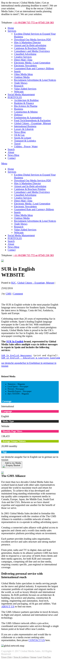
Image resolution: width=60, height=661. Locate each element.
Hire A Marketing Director (27, 183)
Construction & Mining (26, 111)
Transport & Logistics (25, 140)
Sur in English (30, 363)
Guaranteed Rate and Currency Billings (34, 209)
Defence (18, 114)
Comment (18, 293)
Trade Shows (20, 223)
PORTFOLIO (15, 238)
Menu (4, 163)
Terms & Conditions (21, 657)
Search (11, 241)
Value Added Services (25, 229)
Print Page (47, 657)
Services (12, 171)
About (11, 244)
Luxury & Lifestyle (24, 129)
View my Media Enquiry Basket (20, 469)
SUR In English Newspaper (16, 355)
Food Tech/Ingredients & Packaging (32, 120)
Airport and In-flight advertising (30, 186)
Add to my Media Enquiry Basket (13, 464)
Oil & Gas (19, 135)
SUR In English (14, 341)
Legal (40, 657)
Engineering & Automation (27, 117)
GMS (8, 293)
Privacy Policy (6, 657)
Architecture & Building (26, 100)
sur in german (44, 363)
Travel (17, 143)
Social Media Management (21, 235)
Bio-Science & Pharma (25, 106)
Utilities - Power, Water (26, 146)
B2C (13, 282)
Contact (12, 249)
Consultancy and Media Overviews (32, 192)
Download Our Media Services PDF (32, 180)
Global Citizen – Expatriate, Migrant (32, 123)
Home (11, 169)
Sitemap (33, 657)
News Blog (20, 132)
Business (18, 109)
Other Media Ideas (23, 215)
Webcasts (19, 232)
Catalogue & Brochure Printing (30, 189)
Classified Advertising (25, 195)
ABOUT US (7, 606)
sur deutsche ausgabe (12, 363)
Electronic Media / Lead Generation (32, 203)
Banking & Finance (24, 103)
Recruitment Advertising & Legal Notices (35, 221)
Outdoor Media (22, 218)
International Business (25, 126)
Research (18, 226)
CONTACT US (36, 640)
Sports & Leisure (22, 137)
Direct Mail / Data (23, 200)
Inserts (17, 212)
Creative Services (23, 197)
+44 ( (33, 22)
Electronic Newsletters (25, 206)
